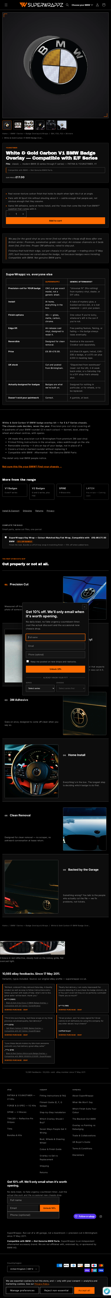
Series (29, 683)
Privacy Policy (42, 1284)
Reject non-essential (56, 1290)
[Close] (84, 607)
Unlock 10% (55, 669)
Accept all (84, 1290)
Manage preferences (22, 1290)
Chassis (60, 683)
